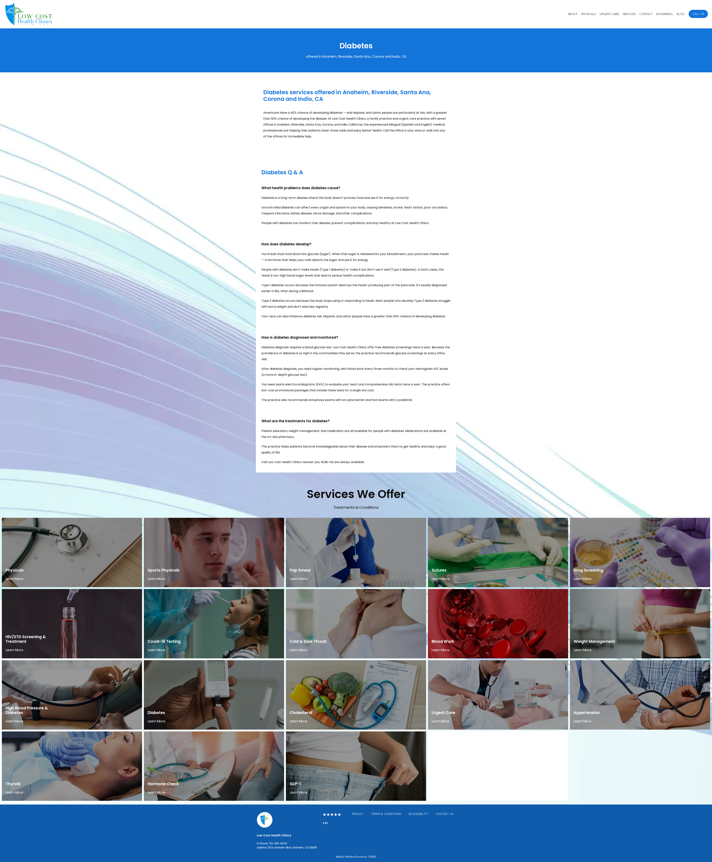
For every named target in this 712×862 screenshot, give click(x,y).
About (573, 14)
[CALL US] (698, 17)
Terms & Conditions (386, 813)
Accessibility (418, 813)
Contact (646, 14)
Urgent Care (609, 14)
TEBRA (372, 856)
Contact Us (444, 813)
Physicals (588, 14)
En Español (664, 14)
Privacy (358, 813)
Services (629, 14)
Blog (681, 14)
